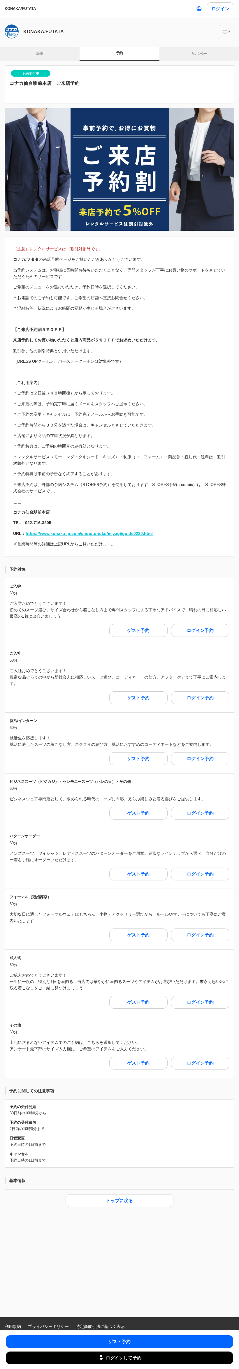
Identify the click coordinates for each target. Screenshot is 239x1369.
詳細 (39, 54)
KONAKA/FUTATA (20, 8)
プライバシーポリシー (48, 1326)
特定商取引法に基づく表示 (100, 1326)
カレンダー (199, 54)
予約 (119, 53)
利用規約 (13, 1326)
